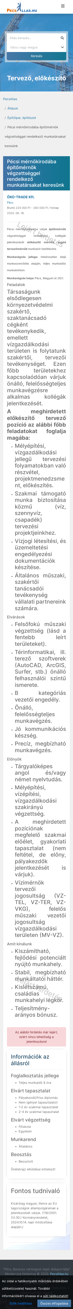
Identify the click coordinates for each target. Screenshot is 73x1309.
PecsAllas (10, 99)
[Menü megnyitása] (63, 6)
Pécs (10, 202)
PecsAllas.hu (59, 1274)
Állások (12, 108)
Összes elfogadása (54, 1303)
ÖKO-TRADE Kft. (21, 197)
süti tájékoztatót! (55, 1296)
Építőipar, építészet (21, 118)
